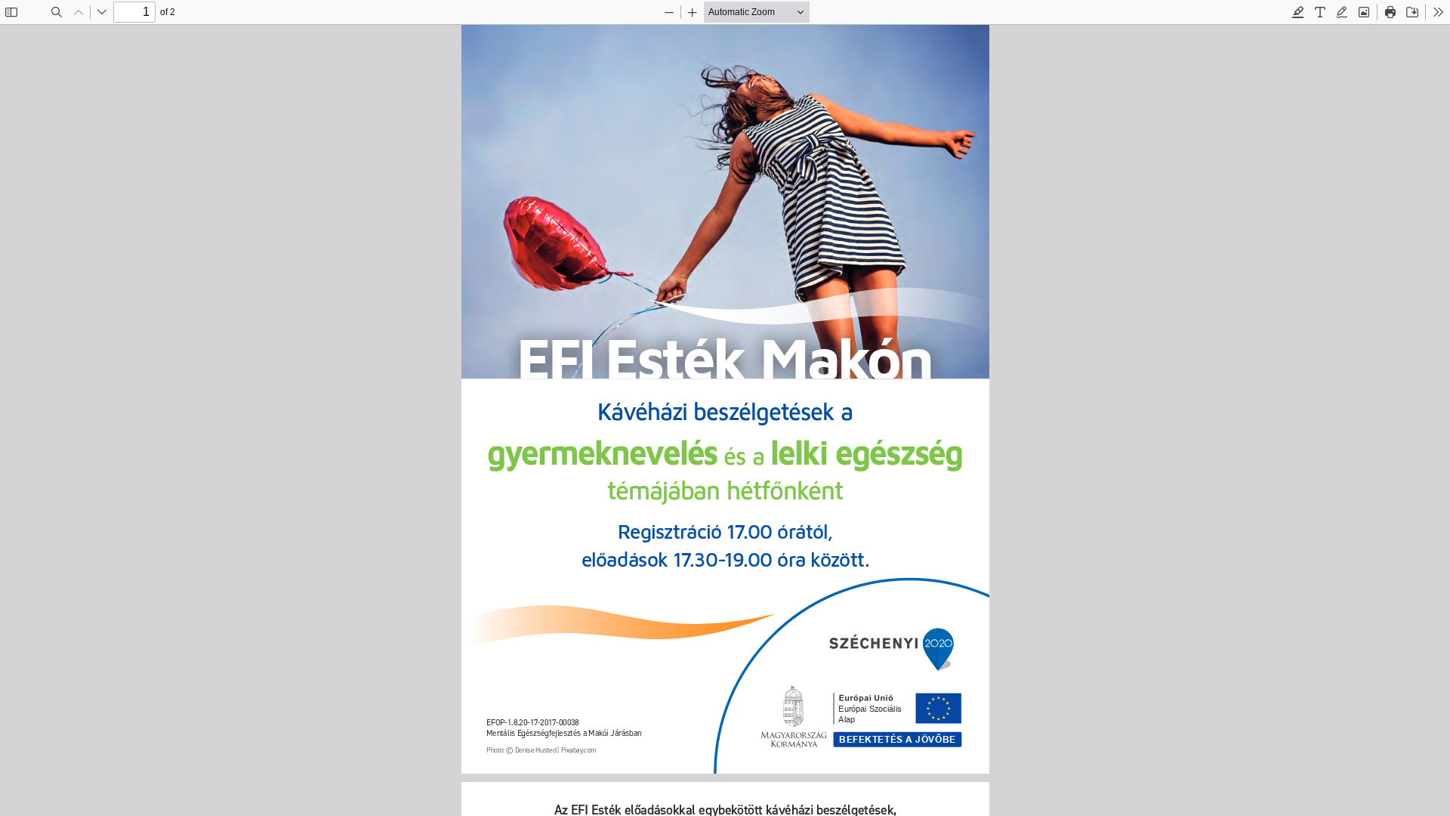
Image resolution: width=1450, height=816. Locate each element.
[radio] (1298, 12)
